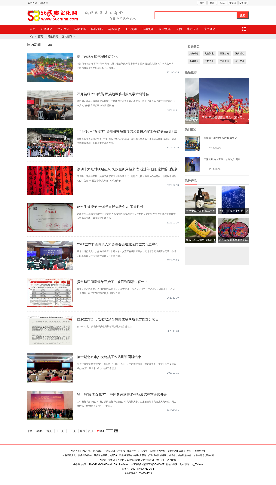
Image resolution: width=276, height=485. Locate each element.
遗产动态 (210, 29)
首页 (33, 29)
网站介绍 (86, 451)
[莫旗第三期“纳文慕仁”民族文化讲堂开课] (192, 149)
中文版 (232, 3)
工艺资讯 (131, 29)
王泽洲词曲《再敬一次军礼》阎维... (223, 159)
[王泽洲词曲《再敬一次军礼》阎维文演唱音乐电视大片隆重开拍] (192, 170)
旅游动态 (47, 29)
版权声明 (131, 451)
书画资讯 (148, 29)
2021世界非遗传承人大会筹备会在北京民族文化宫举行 (118, 244)
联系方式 (109, 451)
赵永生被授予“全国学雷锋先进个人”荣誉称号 (110, 207)
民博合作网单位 (157, 451)
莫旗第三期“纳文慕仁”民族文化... (221, 138)
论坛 (222, 3)
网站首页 (75, 451)
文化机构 (172, 451)
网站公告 (97, 451)
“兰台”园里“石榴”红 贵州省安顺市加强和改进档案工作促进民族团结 (127, 132)
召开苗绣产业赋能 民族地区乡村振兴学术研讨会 (113, 94)
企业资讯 (165, 29)
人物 (179, 29)
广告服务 (142, 451)
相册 (212, 3)
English (243, 3)
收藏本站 (43, 3)
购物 (202, 3)
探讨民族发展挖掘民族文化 (97, 56)
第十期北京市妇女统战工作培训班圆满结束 (109, 357)
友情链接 (199, 451)
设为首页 (32, 3)
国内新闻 (97, 29)
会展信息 (114, 29)
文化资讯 (63, 29)
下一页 (72, 431)
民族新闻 (53, 36)
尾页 (82, 431)
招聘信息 (120, 451)
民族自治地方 (185, 451)
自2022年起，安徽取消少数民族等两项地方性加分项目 (118, 319)
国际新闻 (80, 29)
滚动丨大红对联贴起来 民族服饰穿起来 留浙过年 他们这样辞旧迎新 (127, 169)
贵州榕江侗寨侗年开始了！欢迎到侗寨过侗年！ (112, 282)
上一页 (60, 431)
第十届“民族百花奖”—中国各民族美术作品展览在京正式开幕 (122, 394)
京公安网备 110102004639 (138, 473)
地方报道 (193, 29)
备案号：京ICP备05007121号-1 (138, 469)
